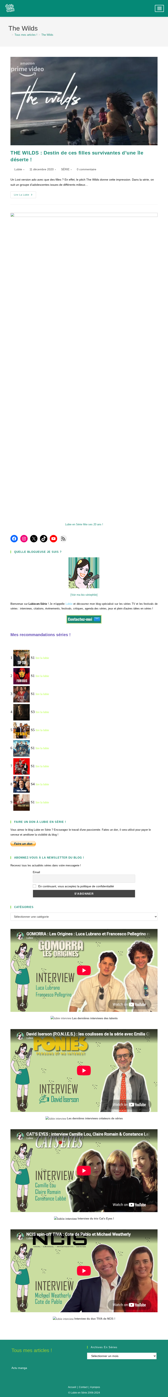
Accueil (72, 1387)
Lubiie (18, 169)
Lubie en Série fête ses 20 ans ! (84, 524)
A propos (95, 1387)
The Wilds (47, 34)
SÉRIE (65, 169)
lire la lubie (42, 658)
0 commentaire (86, 169)
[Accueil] (9, 34)
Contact (83, 1387)
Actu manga (19, 1368)
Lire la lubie (25, 195)
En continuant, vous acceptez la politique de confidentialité (75, 886)
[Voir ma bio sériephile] (84, 594)
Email (36, 872)
